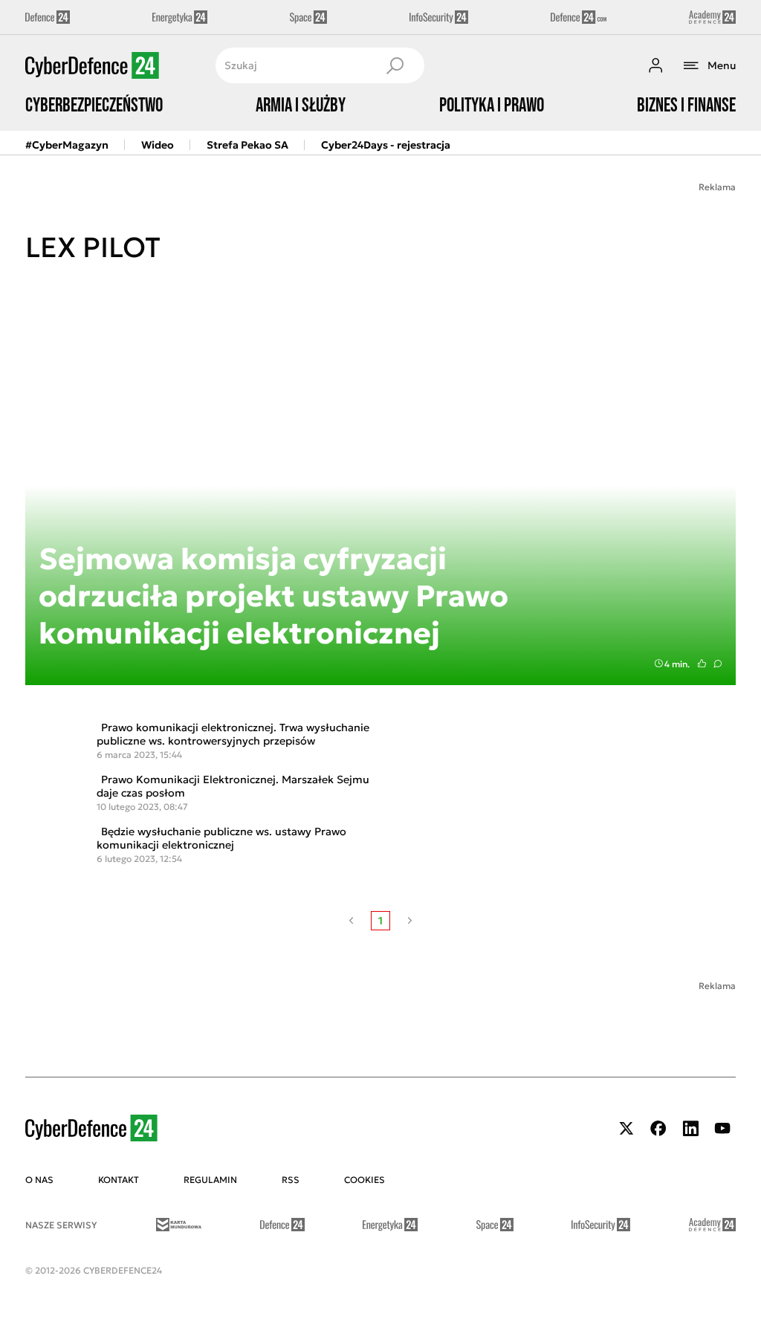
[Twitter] (626, 1128)
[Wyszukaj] (394, 65)
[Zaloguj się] (655, 65)
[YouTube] (722, 1128)
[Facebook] (658, 1128)
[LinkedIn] (690, 1128)
